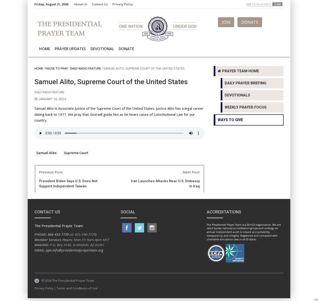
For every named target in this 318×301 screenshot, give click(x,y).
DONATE (249, 22)
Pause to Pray (56, 68)
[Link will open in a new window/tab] (127, 227)
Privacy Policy (122, 4)
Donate (126, 48)
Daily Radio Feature (85, 68)
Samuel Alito (46, 153)
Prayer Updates (70, 48)
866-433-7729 (58, 234)
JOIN (226, 22)
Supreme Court (76, 153)
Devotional (102, 48)
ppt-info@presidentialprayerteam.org (74, 250)
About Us (80, 4)
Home (44, 48)
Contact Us (100, 4)
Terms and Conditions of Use (77, 288)
